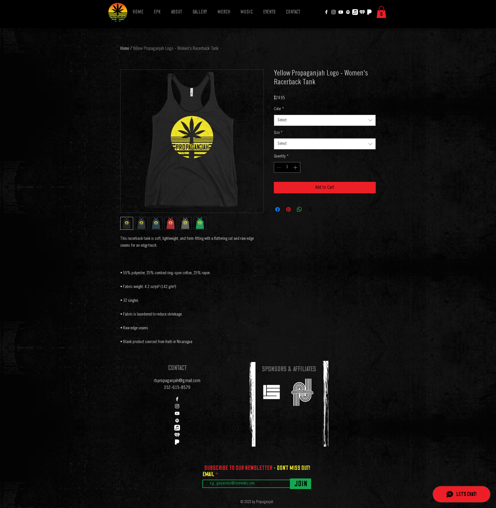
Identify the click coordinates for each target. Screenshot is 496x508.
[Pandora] (369, 12)
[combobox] (325, 120)
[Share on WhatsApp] (299, 209)
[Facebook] (326, 12)
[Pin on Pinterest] (288, 209)
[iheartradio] (362, 12)
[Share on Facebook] (277, 209)
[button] (381, 12)
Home (124, 48)
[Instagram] (333, 12)
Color (279, 109)
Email (208, 474)
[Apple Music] (355, 12)
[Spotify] (348, 12)
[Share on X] (310, 209)
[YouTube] (341, 12)
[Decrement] (278, 167)
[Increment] (295, 167)
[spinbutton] (287, 167)
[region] (271, 391)
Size (278, 133)
